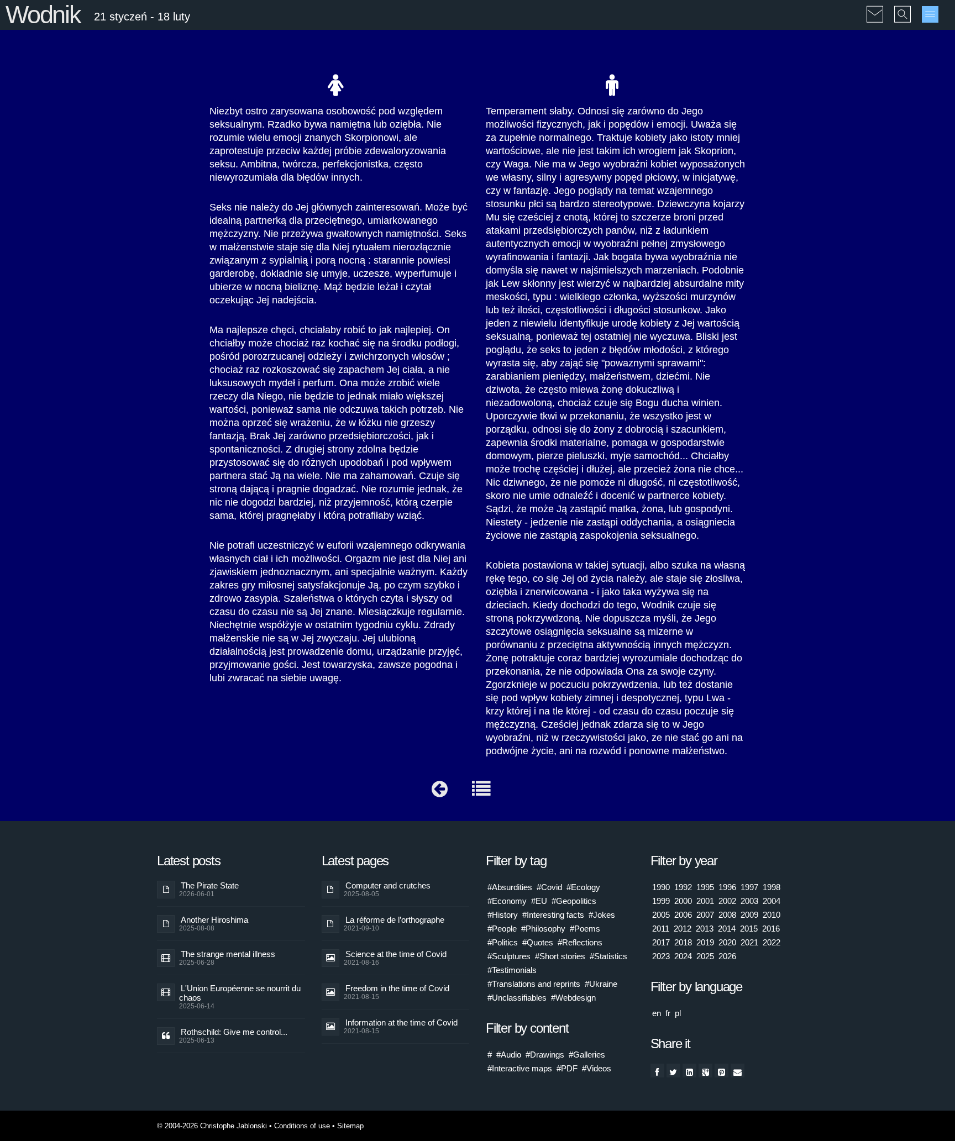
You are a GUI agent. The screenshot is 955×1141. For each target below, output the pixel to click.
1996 (727, 887)
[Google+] (705, 1070)
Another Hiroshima (214, 919)
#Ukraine (601, 983)
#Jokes (602, 914)
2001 (705, 901)
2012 (682, 928)
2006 (683, 914)
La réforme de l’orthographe (394, 919)
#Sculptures (509, 956)
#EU (539, 901)
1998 (771, 887)
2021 (749, 942)
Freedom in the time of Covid (397, 988)
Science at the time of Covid (396, 954)
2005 (661, 914)
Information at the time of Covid (401, 1022)
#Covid (549, 887)
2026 (727, 956)
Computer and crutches (388, 885)
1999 (661, 901)
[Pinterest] (721, 1070)
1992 (683, 887)
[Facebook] (657, 1070)
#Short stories (560, 956)
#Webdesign (573, 997)
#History (502, 914)
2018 (683, 942)
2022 (771, 942)
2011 (660, 928)
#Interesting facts (553, 914)
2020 (727, 942)
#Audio (508, 1054)
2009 (749, 914)
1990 (661, 887)
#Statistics (608, 956)
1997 (749, 887)
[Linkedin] (689, 1070)
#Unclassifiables (517, 997)
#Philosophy (543, 928)
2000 (683, 901)
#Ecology (583, 887)
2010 (771, 914)
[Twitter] (673, 1070)
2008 (727, 914)
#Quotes (537, 942)
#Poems (585, 928)
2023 (661, 956)
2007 (705, 914)
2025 (705, 956)
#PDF (567, 1068)
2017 (661, 942)
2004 (771, 901)
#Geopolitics (574, 901)
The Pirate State (210, 885)
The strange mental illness (228, 954)
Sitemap (350, 1126)
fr (667, 1013)
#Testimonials (512, 970)
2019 (705, 942)
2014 (727, 928)
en (656, 1013)
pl (678, 1013)
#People (502, 928)
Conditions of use (302, 1126)
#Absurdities (509, 887)
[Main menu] (930, 14)
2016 (771, 928)
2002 (727, 901)
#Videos (596, 1068)
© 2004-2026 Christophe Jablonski (212, 1126)
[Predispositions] (481, 791)
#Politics (502, 942)
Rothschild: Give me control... (234, 1032)
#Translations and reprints (533, 983)
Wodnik (43, 15)
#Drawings (545, 1054)
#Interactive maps (519, 1068)
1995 (705, 887)
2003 (749, 901)
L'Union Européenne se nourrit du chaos (240, 993)
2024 (683, 956)
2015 (749, 928)
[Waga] (440, 791)
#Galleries (587, 1054)
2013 (704, 928)
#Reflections (580, 942)
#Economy (507, 901)
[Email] (737, 1070)
